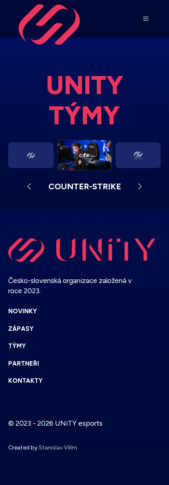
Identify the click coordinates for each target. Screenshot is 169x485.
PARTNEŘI (23, 363)
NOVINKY (22, 311)
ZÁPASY (21, 328)
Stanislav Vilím (58, 447)
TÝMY (17, 346)
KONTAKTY (25, 380)
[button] (28, 186)
